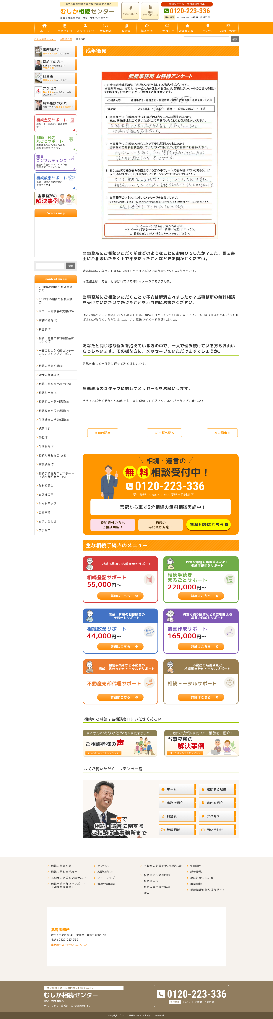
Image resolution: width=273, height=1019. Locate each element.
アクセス (208, 31)
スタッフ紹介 (85, 31)
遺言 (147, 893)
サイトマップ (47, 503)
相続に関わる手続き (64, 871)
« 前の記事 (102, 433)
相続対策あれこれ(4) (52, 455)
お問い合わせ (228, 31)
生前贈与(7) (47, 447)
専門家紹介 (215, 803)
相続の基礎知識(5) (51, 366)
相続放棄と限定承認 (157, 887)
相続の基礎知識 (61, 865)
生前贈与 (196, 865)
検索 (70, 266)
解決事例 (146, 31)
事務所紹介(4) (48, 320)
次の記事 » (222, 433)
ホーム (44, 31)
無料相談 (106, 31)
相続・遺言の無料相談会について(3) (56, 339)
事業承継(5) (47, 464)
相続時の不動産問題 (157, 875)
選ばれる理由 (187, 31)
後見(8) (44, 437)
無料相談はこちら (207, 524)
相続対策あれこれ (202, 877)
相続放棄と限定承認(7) (54, 411)
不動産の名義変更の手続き (68, 877)
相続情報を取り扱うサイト (207, 889)
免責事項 (45, 513)
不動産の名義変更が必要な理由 (163, 867)
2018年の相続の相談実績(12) (55, 288)
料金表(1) (45, 329)
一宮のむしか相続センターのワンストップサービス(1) (56, 354)
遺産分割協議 (106, 883)
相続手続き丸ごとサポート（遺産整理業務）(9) (56, 474)
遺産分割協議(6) (49, 375)
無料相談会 (46, 486)
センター (87, 11)
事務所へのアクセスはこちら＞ (69, 945)
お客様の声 (167, 31)
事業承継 (196, 883)
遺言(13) (45, 429)
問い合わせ (215, 830)
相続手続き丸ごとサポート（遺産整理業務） (68, 885)
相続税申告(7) (48, 393)
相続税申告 (151, 881)
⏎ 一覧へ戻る (164, 433)
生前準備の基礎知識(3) (54, 420)
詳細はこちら (120, 596)
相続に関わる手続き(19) (55, 384)
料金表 (126, 31)
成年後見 (196, 871)
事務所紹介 (65, 31)
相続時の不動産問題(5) (54, 402)
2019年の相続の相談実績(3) (55, 300)
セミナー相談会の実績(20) (56, 311)
